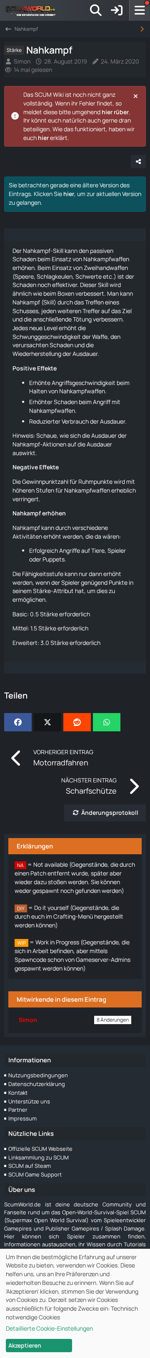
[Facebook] (18, 722)
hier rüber (115, 112)
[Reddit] (77, 722)
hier (43, 138)
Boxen (66, 293)
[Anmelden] (116, 10)
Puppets (53, 559)
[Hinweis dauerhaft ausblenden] (136, 96)
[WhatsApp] (106, 722)
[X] (47, 722)
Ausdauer (85, 354)
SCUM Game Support (35, 1174)
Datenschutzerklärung (36, 1084)
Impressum (22, 1118)
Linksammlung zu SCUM (38, 1157)
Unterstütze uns (29, 1101)
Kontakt (18, 1092)
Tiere (98, 550)
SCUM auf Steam (29, 1165)
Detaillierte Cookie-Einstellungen (49, 1328)
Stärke (42, 591)
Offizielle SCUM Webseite (40, 1148)
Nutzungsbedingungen (38, 1075)
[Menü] (139, 10)
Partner (18, 1109)
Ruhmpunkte (95, 481)
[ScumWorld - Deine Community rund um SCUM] (33, 10)
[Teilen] (138, 161)
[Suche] (96, 10)
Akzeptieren (24, 1345)
